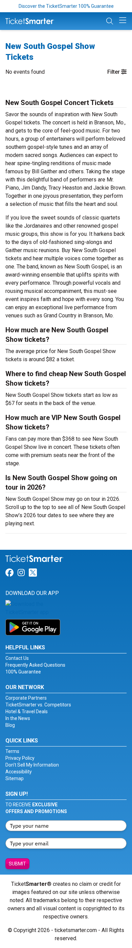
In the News (17, 718)
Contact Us (17, 658)
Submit (17, 863)
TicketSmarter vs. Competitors (38, 704)
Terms (12, 751)
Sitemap (14, 778)
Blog (10, 725)
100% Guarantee (23, 671)
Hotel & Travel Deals (26, 711)
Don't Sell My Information (32, 765)
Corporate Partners (26, 698)
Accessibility (18, 771)
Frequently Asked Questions (35, 665)
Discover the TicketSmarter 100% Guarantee (66, 6)
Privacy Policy (20, 758)
